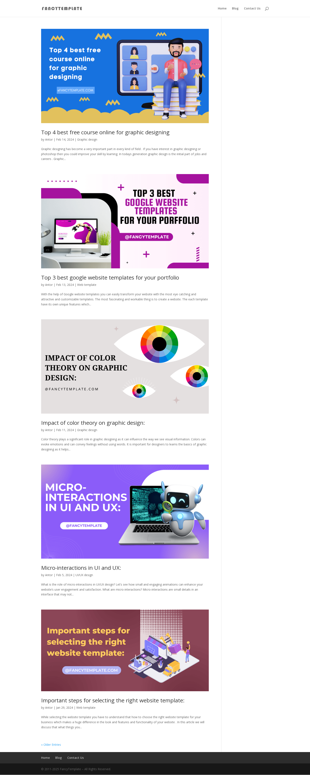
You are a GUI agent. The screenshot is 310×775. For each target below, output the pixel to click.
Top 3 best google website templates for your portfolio (110, 277)
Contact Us (252, 8)
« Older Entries (51, 745)
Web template (86, 285)
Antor (49, 139)
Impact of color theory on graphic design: (93, 422)
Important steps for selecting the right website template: (113, 700)
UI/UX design (84, 575)
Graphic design (87, 139)
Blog (235, 8)
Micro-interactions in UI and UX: (81, 567)
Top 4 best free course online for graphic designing (105, 132)
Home (222, 8)
